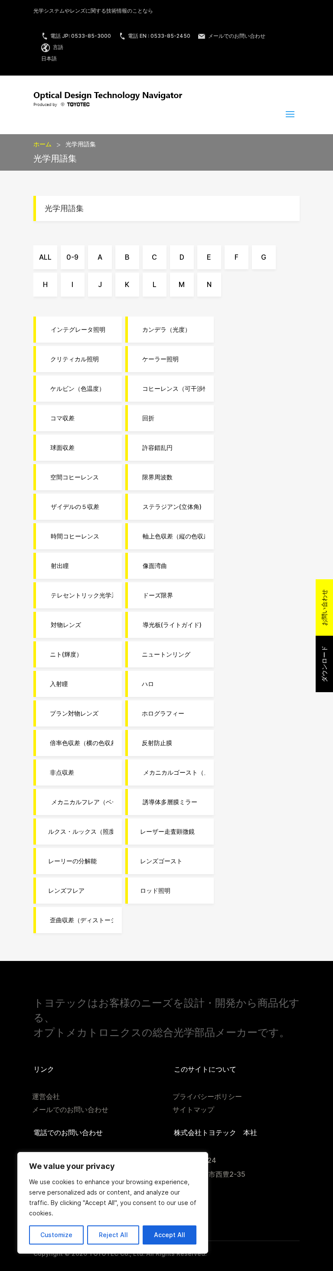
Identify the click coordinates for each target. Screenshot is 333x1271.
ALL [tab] (45, 257)
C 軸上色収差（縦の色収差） (171, 536)
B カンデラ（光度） (164, 329)
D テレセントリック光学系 (79, 595)
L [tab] (155, 285)
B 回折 (145, 418)
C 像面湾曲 (152, 565)
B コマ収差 (60, 418)
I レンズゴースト (160, 861)
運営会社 (46, 1097)
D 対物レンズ (63, 624)
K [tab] (127, 285)
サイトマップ (193, 1110)
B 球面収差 (60, 447)
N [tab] (209, 285)
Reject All (113, 1234)
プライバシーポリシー (207, 1097)
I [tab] (72, 285)
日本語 (49, 58)
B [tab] (127, 257)
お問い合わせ (324, 607)
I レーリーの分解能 (71, 861)
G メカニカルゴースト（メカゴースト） (171, 772)
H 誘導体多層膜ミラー (167, 802)
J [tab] (100, 285)
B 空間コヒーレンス (72, 477)
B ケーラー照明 (158, 359)
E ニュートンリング (163, 654)
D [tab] (182, 257)
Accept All (169, 1234)
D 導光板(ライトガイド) (169, 624)
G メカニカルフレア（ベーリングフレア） (79, 802)
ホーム (42, 144)
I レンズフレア (65, 890)
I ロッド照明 (153, 890)
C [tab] (154, 257)
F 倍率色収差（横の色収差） (79, 742)
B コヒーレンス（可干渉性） (171, 388)
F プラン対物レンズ (71, 713)
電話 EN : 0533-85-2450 (159, 36)
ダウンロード (324, 664)
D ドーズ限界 (155, 595)
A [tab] (100, 257)
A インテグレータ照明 (75, 329)
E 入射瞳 (56, 683)
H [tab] (45, 285)
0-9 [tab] (72, 257)
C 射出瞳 (57, 565)
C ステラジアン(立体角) (169, 506)
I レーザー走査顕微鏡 (166, 831)
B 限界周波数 (155, 477)
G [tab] (263, 257)
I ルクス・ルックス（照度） (79, 831)
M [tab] (182, 285)
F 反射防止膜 (154, 742)
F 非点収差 (59, 772)
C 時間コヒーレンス (72, 536)
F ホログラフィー (160, 713)
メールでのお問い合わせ (236, 36)
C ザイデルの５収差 (72, 506)
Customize (56, 1234)
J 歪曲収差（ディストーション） (79, 920)
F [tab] (236, 257)
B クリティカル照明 (72, 359)
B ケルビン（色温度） (75, 388)
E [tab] (209, 257)
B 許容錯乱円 (155, 447)
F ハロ (145, 683)
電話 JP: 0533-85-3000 (80, 36)
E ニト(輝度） (63, 654)
